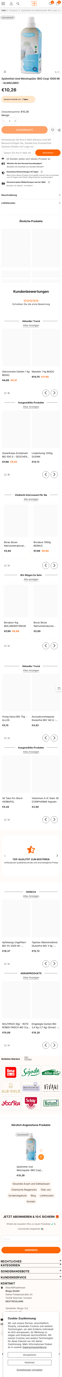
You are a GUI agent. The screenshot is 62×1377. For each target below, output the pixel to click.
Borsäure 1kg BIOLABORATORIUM (15, 624)
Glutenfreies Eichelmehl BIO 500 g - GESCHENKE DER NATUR (16, 455)
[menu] (3, 3)
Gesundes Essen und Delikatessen (31, 1183)
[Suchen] (18, 3)
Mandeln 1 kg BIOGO (43, 371)
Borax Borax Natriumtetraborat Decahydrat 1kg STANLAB (14, 544)
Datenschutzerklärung (35, 1347)
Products (14, 10)
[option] (31, 45)
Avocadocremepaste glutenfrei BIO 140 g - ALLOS (44, 718)
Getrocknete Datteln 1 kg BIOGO (16, 373)
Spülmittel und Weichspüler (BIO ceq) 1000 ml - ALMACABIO (29, 1168)
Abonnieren (48, 153)
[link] (52, 130)
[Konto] (11, 3)
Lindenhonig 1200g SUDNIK (42, 455)
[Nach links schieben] (45, 393)
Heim (3, 10)
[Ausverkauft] (41, 1157)
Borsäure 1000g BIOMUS (42, 544)
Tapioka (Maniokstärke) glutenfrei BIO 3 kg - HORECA (45, 944)
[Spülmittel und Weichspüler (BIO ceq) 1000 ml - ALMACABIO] (31, 1147)
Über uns (46, 1189)
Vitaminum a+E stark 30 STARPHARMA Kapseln (45, 800)
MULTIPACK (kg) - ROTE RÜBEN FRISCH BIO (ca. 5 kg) (15, 1025)
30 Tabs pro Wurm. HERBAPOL (12, 800)
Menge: (5, 115)
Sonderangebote (18, 1195)
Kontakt (31, 1201)
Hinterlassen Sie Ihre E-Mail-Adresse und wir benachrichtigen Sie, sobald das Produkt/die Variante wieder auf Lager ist (26, 143)
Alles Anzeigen (31, 325)
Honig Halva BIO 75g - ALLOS (14, 718)
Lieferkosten (46, 1195)
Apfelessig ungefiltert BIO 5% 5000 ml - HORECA (14, 944)
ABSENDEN (31, 1250)
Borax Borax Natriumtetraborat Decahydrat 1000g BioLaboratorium (44, 624)
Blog (33, 1195)
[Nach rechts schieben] (54, 393)
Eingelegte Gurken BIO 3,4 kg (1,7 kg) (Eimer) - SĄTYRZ (45, 1025)
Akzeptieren (29, 1354)
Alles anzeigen (28, 1058)
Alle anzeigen (31, 499)
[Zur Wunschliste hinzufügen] (41, 1150)
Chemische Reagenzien (24, 1189)
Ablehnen (30, 1362)
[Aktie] (58, 130)
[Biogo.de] (10, 1072)
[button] (31, 184)
